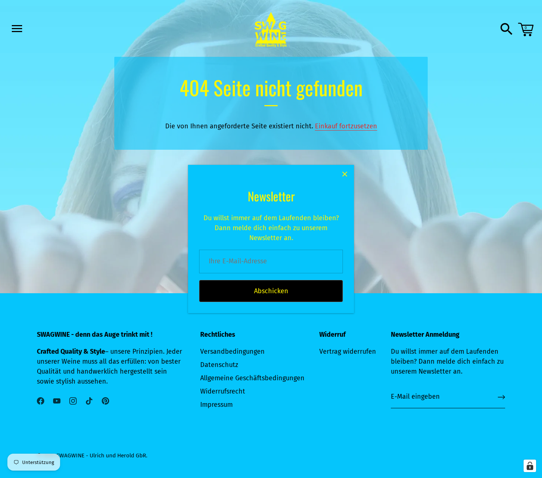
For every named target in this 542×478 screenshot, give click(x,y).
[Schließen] (345, 174)
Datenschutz (219, 365)
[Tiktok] (89, 400)
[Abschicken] (501, 397)
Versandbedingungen (232, 351)
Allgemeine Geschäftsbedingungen (252, 378)
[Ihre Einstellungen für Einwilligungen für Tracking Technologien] (530, 466)
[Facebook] (40, 400)
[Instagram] (73, 400)
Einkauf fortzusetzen (346, 126)
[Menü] (16, 28)
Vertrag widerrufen (347, 351)
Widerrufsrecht (222, 391)
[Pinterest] (105, 400)
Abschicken (271, 291)
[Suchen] (506, 29)
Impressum (216, 405)
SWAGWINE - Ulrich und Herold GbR (101, 455)
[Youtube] (56, 400)
